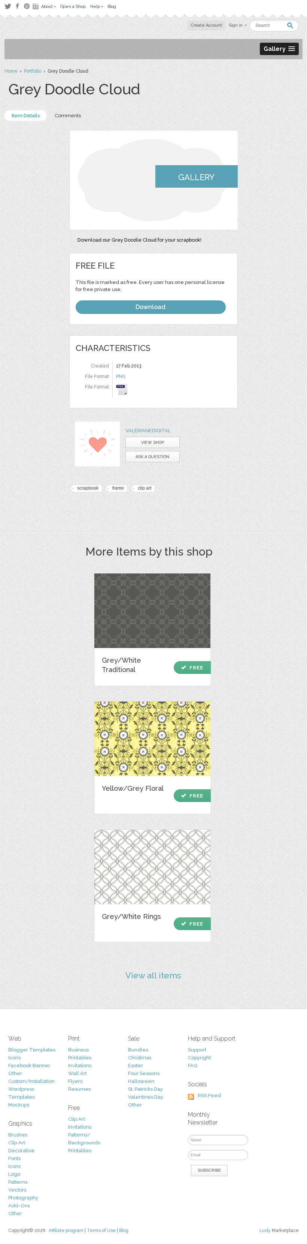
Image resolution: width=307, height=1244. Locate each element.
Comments (68, 115)
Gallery (196, 177)
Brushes (17, 1135)
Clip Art (16, 1142)
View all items (153, 975)
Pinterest (27, 6)
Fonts (14, 1158)
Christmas (139, 1057)
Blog (123, 1230)
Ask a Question (152, 456)
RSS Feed (209, 1095)
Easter (135, 1065)
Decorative (21, 1150)
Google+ (36, 6)
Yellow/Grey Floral (133, 788)
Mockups (18, 1105)
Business (78, 1050)
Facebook (17, 6)
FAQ (192, 1065)
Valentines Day (145, 1097)
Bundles (138, 1050)
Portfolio (32, 71)
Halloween (141, 1081)
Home (11, 71)
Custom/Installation (31, 1081)
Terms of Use (101, 1230)
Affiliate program (66, 1230)
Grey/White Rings (131, 916)
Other (15, 1073)
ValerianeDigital (148, 430)
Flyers (75, 1081)
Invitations (79, 1065)
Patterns (17, 1182)
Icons (14, 1057)
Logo (14, 1174)
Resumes (79, 1089)
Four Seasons (143, 1073)
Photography (23, 1198)
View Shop (152, 442)
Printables (79, 1057)
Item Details (26, 115)
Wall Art (77, 1073)
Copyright (199, 1057)
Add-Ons (19, 1205)
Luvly (265, 1230)
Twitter (8, 6)
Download (150, 307)
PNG (120, 376)
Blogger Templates (31, 1050)
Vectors (17, 1190)
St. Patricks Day (145, 1089)
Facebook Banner (29, 1065)
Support (197, 1050)
